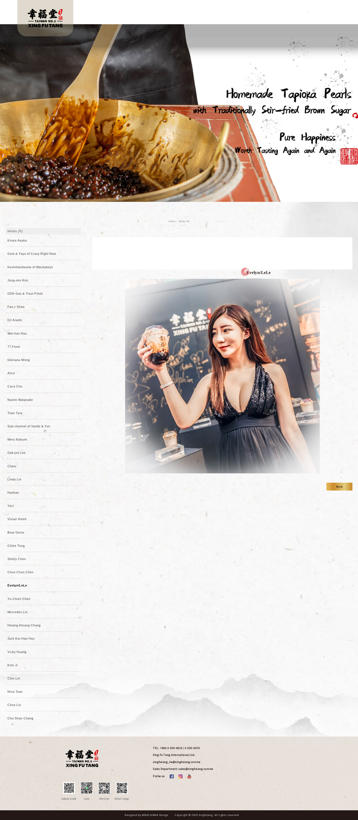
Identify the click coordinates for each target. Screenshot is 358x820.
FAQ (237, 12)
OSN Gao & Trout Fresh (25, 293)
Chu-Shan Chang (20, 718)
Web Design (160, 815)
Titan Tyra (14, 413)
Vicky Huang (16, 652)
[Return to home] (45, 18)
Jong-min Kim (17, 280)
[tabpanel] (179, 113)
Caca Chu (14, 386)
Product (164, 12)
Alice (11, 373)
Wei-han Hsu (17, 333)
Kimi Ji (12, 665)
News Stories (141, 12)
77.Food (13, 346)
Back (339, 486)
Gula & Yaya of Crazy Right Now (31, 253)
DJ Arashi (14, 320)
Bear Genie (15, 532)
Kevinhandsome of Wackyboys (30, 267)
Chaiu (11, 466)
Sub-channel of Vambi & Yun (28, 426)
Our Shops (279, 12)
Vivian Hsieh (17, 519)
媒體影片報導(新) (189, 12)
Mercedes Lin (17, 612)
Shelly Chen (16, 559)
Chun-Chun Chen (20, 572)
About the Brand (111, 12)
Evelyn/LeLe (17, 585)
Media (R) (184, 221)
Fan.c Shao (16, 306)
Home (172, 221)
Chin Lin (13, 678)
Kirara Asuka (17, 240)
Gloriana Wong (18, 360)
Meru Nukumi (17, 439)
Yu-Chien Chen (18, 598)
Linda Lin (14, 479)
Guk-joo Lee (16, 452)
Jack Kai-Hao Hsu (20, 638)
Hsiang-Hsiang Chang (24, 625)
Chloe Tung (16, 545)
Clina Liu (14, 705)
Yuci (10, 505)
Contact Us (256, 12)
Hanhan (13, 492)
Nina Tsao (15, 691)
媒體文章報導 (217, 12)
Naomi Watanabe (20, 399)
